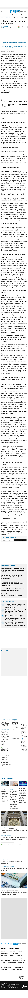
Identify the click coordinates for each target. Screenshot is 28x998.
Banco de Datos (5, 953)
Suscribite (20, 540)
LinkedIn (11, 943)
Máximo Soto (5, 27)
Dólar (7, 15)
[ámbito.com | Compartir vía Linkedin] (25, 27)
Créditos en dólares (20, 8)
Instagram (8, 943)
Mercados (16, 953)
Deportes (19, 958)
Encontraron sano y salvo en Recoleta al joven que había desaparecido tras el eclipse (13, 570)
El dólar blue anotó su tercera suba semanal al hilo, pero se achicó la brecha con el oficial (14, 839)
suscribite (21, 11)
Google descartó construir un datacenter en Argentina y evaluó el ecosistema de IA (12, 583)
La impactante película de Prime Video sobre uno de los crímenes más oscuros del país (6, 761)
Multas (3, 972)
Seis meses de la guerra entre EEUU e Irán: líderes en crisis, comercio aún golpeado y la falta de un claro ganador (15, 617)
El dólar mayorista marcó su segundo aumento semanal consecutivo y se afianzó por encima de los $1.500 (14, 892)
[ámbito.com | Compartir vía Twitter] (24, 27)
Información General (19, 960)
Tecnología (21, 962)
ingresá (25, 11)
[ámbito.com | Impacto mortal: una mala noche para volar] (4, 105)
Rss (2, 965)
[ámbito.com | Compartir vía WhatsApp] (20, 27)
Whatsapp (19, 943)
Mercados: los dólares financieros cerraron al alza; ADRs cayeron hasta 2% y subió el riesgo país (22, 795)
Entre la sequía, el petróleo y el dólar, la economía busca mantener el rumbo (4, 796)
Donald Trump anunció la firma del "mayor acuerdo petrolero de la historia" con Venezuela (13, 576)
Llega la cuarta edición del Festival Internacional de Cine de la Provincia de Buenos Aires (24, 746)
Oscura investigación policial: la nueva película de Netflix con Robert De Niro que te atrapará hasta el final (24, 730)
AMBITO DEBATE (21, 977)
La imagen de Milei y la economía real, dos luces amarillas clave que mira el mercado (15, 606)
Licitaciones (11, 972)
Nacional (4, 958)
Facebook (5, 943)
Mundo (11, 958)
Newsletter (22, 943)
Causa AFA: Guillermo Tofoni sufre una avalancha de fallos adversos (13, 589)
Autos (3, 962)
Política (20, 951)
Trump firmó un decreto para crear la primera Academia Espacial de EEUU (12, 594)
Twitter (2, 943)
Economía (14, 15)
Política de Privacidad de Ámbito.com (12, 967)
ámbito (2, 17)
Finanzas (23, 15)
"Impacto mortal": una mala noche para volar (17, 105)
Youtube (15, 943)
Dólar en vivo (11, 8)
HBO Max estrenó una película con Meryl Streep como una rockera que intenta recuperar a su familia (5, 737)
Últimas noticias (14, 948)
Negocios (4, 955)
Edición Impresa (5, 960)
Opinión (11, 955)
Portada (3, 948)
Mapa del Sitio (10, 965)
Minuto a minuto (24, 786)
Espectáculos (9, 17)
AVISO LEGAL (4, 969)
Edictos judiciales (16, 969)
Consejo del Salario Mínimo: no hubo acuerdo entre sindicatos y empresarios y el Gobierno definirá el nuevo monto (15, 624)
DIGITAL (6, 977)
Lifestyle (19, 955)
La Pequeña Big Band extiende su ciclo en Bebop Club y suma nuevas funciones (17, 100)
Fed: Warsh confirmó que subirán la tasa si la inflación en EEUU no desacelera (15, 611)
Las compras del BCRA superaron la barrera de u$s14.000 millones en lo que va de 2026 (14, 830)
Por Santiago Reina (14, 808)
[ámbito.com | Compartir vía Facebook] (22, 27)
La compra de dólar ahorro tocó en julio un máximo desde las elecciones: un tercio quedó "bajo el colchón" (14, 798)
